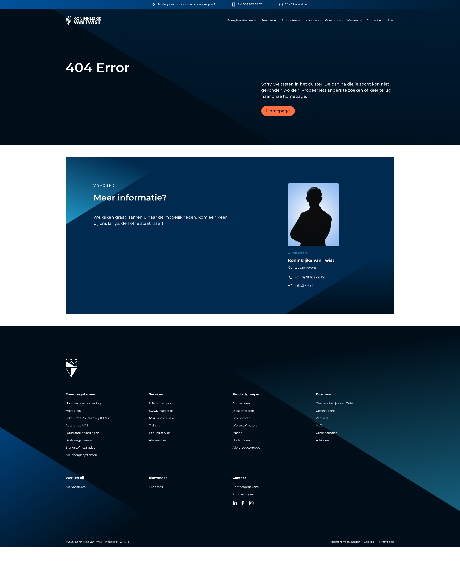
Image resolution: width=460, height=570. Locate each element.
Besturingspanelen (79, 440)
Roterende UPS (77, 425)
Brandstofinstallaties (80, 447)
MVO (319, 425)
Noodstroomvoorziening (83, 403)
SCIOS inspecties (161, 410)
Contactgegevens (246, 487)
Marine (237, 433)
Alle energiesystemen (81, 455)
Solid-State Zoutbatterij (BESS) (88, 418)
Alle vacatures (76, 487)
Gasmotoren (241, 418)
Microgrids (73, 410)
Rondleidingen (243, 494)
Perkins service (160, 433)
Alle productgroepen (248, 447)
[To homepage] (83, 20)
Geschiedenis (325, 410)
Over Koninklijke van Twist (334, 403)
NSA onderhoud (160, 403)
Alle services (157, 440)
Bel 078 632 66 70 (250, 4)
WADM (124, 541)
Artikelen (322, 440)
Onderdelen (241, 440)
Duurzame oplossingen (82, 433)
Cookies (369, 541)
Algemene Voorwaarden (345, 541)
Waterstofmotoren (246, 425)
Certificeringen (327, 433)
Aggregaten (241, 403)
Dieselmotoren (243, 410)
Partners (322, 418)
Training (154, 425)
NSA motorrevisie (161, 418)
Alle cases (156, 487)
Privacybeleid (386, 541)
